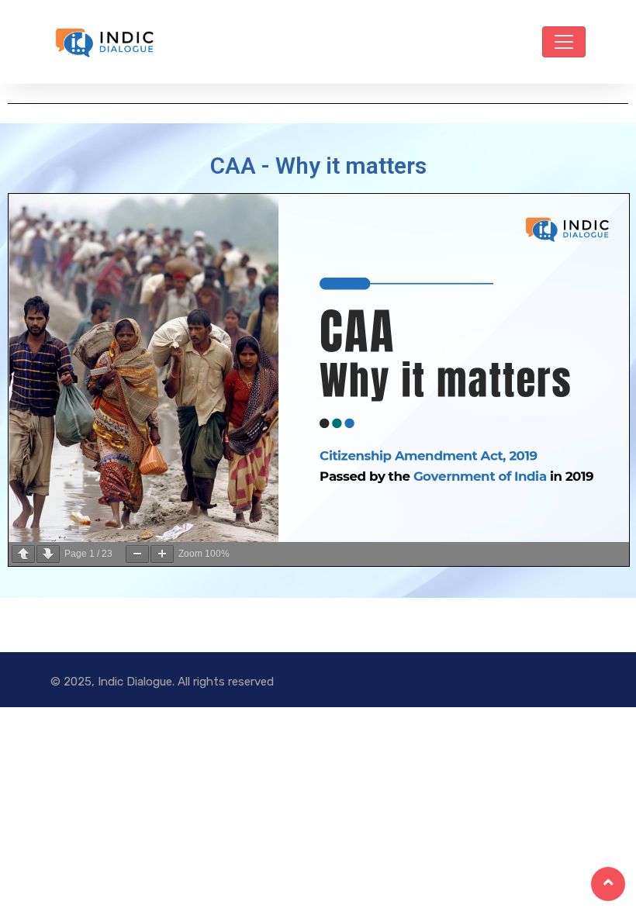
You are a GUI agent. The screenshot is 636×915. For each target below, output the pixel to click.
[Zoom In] (162, 554)
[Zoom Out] (137, 554)
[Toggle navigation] (564, 41)
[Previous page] (23, 554)
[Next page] (48, 554)
